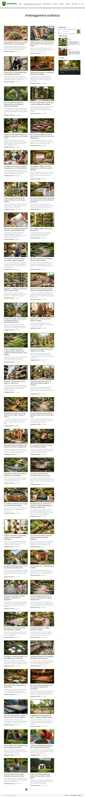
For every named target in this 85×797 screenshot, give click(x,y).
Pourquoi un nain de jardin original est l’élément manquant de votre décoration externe (16, 136)
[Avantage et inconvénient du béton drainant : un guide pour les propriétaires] (16, 587)
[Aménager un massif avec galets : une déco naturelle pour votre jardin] (16, 647)
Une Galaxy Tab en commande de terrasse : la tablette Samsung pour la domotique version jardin (41, 505)
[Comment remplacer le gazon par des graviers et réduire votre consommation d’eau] (42, 404)
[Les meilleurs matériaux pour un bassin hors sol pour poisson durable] (16, 495)
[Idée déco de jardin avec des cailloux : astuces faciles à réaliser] (42, 250)
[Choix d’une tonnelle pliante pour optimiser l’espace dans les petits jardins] (42, 765)
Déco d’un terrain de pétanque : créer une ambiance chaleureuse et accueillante (41, 687)
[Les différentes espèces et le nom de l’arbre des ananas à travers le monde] (63, 42)
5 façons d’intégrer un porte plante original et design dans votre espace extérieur (15, 199)
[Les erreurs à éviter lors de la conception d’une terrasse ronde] (42, 465)
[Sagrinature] (9, 4)
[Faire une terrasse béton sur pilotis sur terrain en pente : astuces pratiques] (16, 706)
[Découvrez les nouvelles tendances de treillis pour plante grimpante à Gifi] (16, 220)
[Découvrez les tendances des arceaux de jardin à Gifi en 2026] (42, 340)
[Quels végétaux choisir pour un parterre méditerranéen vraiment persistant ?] (16, 33)
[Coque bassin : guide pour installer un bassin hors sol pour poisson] (16, 465)
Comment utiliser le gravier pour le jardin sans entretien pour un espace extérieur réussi (41, 597)
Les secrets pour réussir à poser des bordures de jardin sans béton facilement (41, 537)
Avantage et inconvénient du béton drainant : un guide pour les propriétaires (14, 597)
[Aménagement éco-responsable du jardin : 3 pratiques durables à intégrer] (42, 706)
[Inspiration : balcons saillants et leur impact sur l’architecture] (16, 372)
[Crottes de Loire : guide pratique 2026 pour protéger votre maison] (16, 63)
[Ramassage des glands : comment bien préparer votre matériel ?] (42, 63)
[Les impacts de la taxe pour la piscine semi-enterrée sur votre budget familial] (16, 157)
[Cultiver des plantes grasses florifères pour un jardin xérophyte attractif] (42, 737)
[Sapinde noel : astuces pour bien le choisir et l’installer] (42, 310)
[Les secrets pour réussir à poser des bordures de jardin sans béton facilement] (42, 527)
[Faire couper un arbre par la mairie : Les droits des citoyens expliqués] (16, 250)
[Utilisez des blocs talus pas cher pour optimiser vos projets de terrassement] (42, 280)
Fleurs (69, 39)
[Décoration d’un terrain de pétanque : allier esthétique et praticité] (16, 619)
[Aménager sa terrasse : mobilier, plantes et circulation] (42, 619)
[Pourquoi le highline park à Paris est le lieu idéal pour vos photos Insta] (16, 557)
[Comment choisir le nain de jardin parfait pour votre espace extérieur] (16, 765)
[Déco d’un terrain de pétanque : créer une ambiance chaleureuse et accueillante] (42, 676)
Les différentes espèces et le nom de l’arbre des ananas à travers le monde (74, 43)
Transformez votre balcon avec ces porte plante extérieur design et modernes (40, 383)
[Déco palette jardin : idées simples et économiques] (16, 676)
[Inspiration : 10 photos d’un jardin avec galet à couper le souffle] (16, 280)
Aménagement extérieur (9, 51)
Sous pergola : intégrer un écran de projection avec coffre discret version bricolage (41, 168)
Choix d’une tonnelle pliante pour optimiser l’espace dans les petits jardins (40, 776)
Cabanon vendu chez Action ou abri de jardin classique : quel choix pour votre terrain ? (41, 43)
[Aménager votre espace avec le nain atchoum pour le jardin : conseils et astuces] (16, 404)
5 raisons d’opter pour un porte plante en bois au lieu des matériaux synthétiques (15, 537)
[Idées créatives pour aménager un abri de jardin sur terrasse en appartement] (16, 436)
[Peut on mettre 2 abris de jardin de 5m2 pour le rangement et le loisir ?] (16, 737)
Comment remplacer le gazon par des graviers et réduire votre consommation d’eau (42, 415)
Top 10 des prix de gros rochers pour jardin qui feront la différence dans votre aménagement (42, 136)
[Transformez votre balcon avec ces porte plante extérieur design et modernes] (42, 372)
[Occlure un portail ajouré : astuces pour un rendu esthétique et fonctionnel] (42, 93)
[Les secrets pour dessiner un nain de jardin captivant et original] (42, 436)
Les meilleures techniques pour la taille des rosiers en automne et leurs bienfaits (74, 52)
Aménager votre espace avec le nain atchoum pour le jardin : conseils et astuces (15, 415)
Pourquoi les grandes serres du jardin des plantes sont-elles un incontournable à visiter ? (15, 320)
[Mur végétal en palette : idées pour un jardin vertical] (42, 220)
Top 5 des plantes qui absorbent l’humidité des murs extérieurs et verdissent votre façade (13, 104)
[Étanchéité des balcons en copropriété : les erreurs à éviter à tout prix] (42, 647)
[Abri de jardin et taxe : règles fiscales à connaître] (42, 557)
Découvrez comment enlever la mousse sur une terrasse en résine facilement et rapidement (42, 199)
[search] (79, 4)
